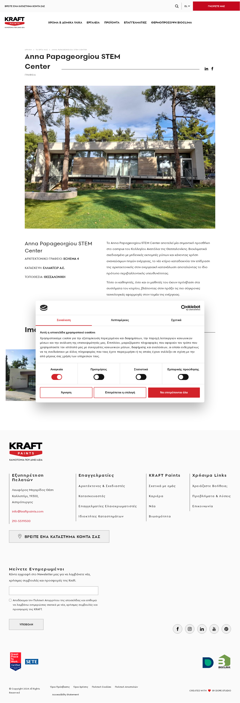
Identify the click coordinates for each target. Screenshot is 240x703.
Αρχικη (28, 49)
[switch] (99, 377)
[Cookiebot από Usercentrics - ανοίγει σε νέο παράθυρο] (183, 308)
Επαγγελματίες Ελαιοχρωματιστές (108, 506)
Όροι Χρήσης (81, 686)
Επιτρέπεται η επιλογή (120, 392)
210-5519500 (21, 521)
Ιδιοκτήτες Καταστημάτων (101, 516)
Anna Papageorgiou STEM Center (69, 49)
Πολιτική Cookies (101, 686)
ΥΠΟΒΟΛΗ (26, 624)
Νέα (152, 506)
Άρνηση (66, 392)
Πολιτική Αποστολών (126, 686)
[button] (207, 68)
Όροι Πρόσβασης (60, 686)
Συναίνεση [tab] (64, 320)
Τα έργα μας (42, 49)
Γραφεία (30, 74)
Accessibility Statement (65, 694)
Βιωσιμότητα (160, 516)
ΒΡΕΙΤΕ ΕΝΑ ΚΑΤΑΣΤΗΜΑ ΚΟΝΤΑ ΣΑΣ (25, 6)
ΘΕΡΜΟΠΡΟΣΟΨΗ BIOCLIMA (171, 22)
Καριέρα (156, 496)
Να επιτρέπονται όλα (174, 392)
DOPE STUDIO (223, 690)
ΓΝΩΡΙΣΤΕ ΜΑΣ (216, 6)
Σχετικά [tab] (176, 320)
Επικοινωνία (202, 506)
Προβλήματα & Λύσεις (211, 496)
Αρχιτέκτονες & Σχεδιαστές (102, 486)
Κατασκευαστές (92, 496)
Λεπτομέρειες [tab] (120, 320)
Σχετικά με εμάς (162, 486)
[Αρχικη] (14, 22)
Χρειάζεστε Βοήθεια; (210, 486)
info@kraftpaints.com (28, 511)
